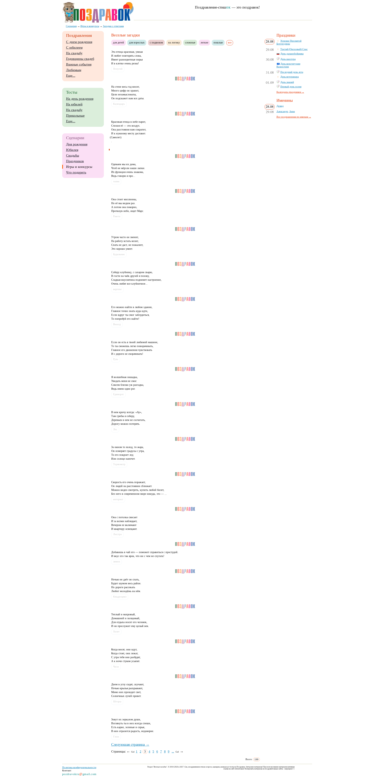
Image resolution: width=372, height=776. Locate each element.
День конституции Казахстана (288, 65)
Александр (282, 111)
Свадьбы (72, 155)
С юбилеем (74, 47)
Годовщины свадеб (80, 59)
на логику (174, 42)
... (173, 751)
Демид (280, 106)
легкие (204, 42)
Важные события (78, 64)
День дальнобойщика (292, 53)
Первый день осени (290, 86)
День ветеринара (289, 76)
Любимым (73, 70)
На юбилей (74, 104)
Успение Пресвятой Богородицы (288, 42)
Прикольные (75, 115)
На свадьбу (74, 53)
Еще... (70, 76)
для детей (118, 42)
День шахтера (288, 59)
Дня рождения (76, 144)
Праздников (75, 161)
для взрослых (137, 42)
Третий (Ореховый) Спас (294, 49)
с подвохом (156, 42)
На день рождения (79, 99)
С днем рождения (79, 42)
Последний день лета (291, 72)
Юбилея (72, 150)
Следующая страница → (130, 744)
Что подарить (76, 172)
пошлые (218, 42)
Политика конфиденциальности (79, 767)
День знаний (287, 82)
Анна (292, 111)
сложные (190, 42)
